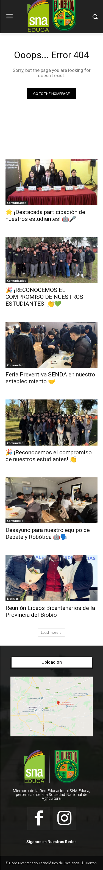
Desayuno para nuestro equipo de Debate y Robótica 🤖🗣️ (47, 533)
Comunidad (15, 365)
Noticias (13, 599)
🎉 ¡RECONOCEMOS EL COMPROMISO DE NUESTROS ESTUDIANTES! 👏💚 (44, 297)
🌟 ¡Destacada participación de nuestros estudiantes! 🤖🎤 (45, 215)
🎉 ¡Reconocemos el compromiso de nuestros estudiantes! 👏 (48, 456)
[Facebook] (38, 818)
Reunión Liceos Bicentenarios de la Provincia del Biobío (50, 611)
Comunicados (16, 203)
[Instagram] (64, 818)
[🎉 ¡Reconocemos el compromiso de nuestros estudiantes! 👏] (51, 422)
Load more (49, 632)
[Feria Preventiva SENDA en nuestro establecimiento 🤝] (51, 345)
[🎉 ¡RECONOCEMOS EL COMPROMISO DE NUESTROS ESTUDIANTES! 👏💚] (51, 260)
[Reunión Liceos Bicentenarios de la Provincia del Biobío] (51, 578)
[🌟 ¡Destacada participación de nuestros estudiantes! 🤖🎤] (51, 182)
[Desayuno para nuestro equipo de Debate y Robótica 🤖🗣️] (51, 500)
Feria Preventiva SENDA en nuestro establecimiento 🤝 (50, 378)
